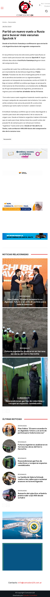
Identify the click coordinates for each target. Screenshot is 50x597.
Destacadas (24, 296)
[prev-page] (3, 411)
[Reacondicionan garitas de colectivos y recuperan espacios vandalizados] (25, 381)
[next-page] (7, 411)
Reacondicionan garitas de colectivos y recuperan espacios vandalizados (25, 402)
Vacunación (7, 139)
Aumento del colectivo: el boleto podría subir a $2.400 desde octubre (32, 495)
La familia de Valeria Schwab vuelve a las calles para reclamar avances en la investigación (32, 479)
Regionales (25, 348)
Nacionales (12, 22)
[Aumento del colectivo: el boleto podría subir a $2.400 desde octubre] (9, 494)
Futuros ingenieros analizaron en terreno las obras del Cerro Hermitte (25, 352)
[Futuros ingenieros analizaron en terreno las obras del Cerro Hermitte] (25, 332)
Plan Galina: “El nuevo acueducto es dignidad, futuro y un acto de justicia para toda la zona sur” (25, 302)
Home (4, 22)
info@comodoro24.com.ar (30, 583)
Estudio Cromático (30, 595)
